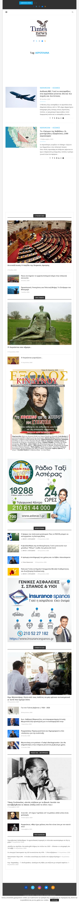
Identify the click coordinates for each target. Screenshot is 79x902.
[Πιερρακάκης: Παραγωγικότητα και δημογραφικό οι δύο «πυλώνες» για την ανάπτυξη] (13, 734)
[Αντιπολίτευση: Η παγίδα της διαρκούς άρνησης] (39, 241)
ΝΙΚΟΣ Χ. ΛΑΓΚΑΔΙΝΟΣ (29, 539)
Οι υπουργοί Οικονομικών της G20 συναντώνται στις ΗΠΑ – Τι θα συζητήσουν (42, 3)
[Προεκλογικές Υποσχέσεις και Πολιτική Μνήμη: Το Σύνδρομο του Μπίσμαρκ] (13, 290)
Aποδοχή (54, 900)
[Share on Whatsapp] (61, 118)
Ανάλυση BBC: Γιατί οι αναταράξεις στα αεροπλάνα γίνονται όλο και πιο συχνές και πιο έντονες (56, 93)
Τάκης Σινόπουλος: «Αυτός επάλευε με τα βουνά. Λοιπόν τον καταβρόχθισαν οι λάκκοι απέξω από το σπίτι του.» (34, 803)
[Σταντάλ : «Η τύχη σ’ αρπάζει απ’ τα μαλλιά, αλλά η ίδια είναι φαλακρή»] (13, 815)
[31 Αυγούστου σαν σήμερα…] (39, 323)
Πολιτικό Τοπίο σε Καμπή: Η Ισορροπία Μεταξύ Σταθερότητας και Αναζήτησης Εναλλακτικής (45, 570)
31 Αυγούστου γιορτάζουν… (32, 358)
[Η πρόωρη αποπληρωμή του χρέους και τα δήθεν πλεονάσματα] (13, 560)
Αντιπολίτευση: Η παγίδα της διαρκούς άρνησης (28, 265)
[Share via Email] (63, 118)
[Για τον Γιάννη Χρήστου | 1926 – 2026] (13, 710)
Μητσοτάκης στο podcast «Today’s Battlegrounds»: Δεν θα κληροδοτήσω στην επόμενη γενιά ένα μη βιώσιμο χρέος (43, 743)
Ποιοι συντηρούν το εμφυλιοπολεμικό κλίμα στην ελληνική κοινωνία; (44, 277)
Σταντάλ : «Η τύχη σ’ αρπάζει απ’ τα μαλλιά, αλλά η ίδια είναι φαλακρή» (45, 814)
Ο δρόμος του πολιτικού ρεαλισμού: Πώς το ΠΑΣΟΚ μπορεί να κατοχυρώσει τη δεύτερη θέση (44, 535)
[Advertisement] (39, 70)
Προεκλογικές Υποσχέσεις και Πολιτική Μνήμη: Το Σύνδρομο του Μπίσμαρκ (46, 288)
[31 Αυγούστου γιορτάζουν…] (13, 360)
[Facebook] (33, 6)
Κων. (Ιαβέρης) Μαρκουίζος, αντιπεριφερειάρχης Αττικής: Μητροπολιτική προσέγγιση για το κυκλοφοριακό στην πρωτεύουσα (43, 721)
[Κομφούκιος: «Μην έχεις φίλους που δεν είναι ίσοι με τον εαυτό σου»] (13, 827)
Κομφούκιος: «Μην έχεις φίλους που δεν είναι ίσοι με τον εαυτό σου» (46, 825)
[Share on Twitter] (54, 118)
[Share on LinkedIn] (58, 118)
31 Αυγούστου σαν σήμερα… (20, 347)
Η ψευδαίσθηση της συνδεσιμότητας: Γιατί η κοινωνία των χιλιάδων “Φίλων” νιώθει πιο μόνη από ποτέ (44, 547)
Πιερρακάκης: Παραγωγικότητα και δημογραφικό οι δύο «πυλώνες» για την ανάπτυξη (42, 732)
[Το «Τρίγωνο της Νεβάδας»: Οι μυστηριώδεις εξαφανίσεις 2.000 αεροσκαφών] (21, 137)
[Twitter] (36, 6)
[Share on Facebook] (52, 118)
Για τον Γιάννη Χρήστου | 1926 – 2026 (35, 708)
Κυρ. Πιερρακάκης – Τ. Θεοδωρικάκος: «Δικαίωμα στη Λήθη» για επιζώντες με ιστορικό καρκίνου (37, 862)
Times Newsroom (28, 562)
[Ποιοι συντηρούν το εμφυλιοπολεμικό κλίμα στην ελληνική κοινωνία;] (13, 278)
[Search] (73, 12)
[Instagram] (39, 6)
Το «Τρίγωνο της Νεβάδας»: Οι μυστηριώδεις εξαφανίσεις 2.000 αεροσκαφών (54, 133)
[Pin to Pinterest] (56, 118)
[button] (34, 3)
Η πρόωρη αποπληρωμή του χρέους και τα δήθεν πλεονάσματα (45, 557)
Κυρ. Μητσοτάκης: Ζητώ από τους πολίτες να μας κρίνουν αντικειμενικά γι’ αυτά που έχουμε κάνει (39, 698)
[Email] (42, 6)
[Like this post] (50, 118)
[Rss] (45, 6)
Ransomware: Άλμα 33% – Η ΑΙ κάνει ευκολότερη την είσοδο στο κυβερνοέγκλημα (34, 857)
